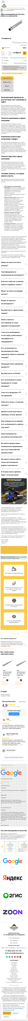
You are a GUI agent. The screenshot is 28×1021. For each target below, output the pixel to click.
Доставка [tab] (7, 90)
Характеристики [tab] (7, 78)
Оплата (14, 966)
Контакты (14, 974)
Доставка (14, 963)
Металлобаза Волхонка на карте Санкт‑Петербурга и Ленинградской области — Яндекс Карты (14, 760)
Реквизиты (14, 981)
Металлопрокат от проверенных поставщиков (14, 934)
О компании (14, 962)
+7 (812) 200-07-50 (13, 951)
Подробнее (4, 684)
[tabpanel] (14, 177)
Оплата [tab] (7, 86)
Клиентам (14, 967)
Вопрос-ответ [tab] (7, 82)
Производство (14, 970)
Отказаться (15, 1013)
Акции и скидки (14, 975)
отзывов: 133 (4, 768)
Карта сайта (14, 977)
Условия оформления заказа (14, 978)
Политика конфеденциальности (14, 982)
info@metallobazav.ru (14, 953)
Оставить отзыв (5, 781)
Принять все (7, 1013)
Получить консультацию (7, 648)
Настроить (6, 1016)
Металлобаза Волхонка (7, 765)
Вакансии (14, 973)
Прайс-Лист (14, 969)
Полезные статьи (14, 971)
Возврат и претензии (14, 979)
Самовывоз (14, 965)
